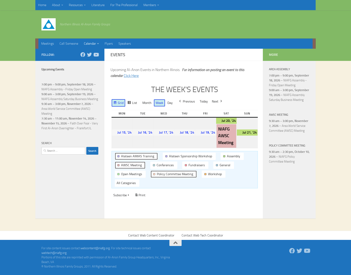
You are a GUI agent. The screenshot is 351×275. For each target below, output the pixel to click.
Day (170, 103)
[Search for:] (63, 151)
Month (147, 103)
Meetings (47, 43)
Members (149, 5)
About (56, 5)
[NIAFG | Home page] (48, 24)
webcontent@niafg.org (95, 248)
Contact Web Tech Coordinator (202, 235)
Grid (118, 104)
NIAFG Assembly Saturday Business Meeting (69, 99)
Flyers (109, 43)
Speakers (124, 43)
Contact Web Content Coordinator (151, 235)
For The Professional (124, 5)
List (132, 104)
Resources (76, 5)
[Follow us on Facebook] (82, 54)
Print (140, 196)
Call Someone (69, 43)
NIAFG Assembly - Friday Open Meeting (66, 89)
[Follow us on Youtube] (95, 54)
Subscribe (120, 195)
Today (204, 101)
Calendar (90, 43)
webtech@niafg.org (54, 253)
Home (42, 5)
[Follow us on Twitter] (89, 54)
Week (159, 103)
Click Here (131, 75)
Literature (98, 5)
